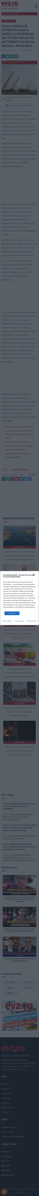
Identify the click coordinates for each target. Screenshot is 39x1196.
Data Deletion (7, 621)
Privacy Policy (32, 621)
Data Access (19, 621)
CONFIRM (12, 613)
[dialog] (19, 598)
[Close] (35, 575)
